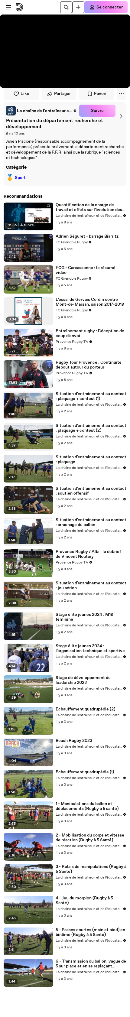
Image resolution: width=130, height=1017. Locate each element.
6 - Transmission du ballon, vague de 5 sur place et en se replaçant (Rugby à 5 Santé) (91, 964)
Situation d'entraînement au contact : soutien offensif (91, 491)
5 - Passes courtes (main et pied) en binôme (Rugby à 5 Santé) (90, 932)
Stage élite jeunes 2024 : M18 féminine (84, 617)
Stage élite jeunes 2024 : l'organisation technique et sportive (90, 648)
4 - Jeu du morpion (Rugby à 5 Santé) (84, 900)
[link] (41, 110)
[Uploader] (78, 7)
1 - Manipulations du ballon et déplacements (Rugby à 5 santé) (87, 806)
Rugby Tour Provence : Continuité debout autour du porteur (89, 365)
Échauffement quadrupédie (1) (85, 772)
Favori (100, 93)
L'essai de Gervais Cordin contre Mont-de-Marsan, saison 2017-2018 (90, 302)
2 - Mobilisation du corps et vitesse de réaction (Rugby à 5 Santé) (90, 838)
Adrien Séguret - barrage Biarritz (87, 236)
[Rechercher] (66, 7)
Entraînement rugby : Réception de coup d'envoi (90, 333)
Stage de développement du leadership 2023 (83, 680)
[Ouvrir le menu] (8, 7)
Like (25, 93)
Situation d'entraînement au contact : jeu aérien (91, 585)
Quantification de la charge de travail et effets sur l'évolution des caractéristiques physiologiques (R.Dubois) (89, 207)
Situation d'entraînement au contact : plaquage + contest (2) (91, 428)
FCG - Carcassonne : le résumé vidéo (85, 270)
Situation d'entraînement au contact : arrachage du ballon (91, 522)
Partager (62, 93)
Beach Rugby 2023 (74, 740)
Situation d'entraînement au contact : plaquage (91, 459)
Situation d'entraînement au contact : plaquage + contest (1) (91, 396)
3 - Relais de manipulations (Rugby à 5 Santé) (91, 869)
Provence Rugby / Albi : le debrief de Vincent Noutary (88, 554)
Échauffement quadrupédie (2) (85, 709)
